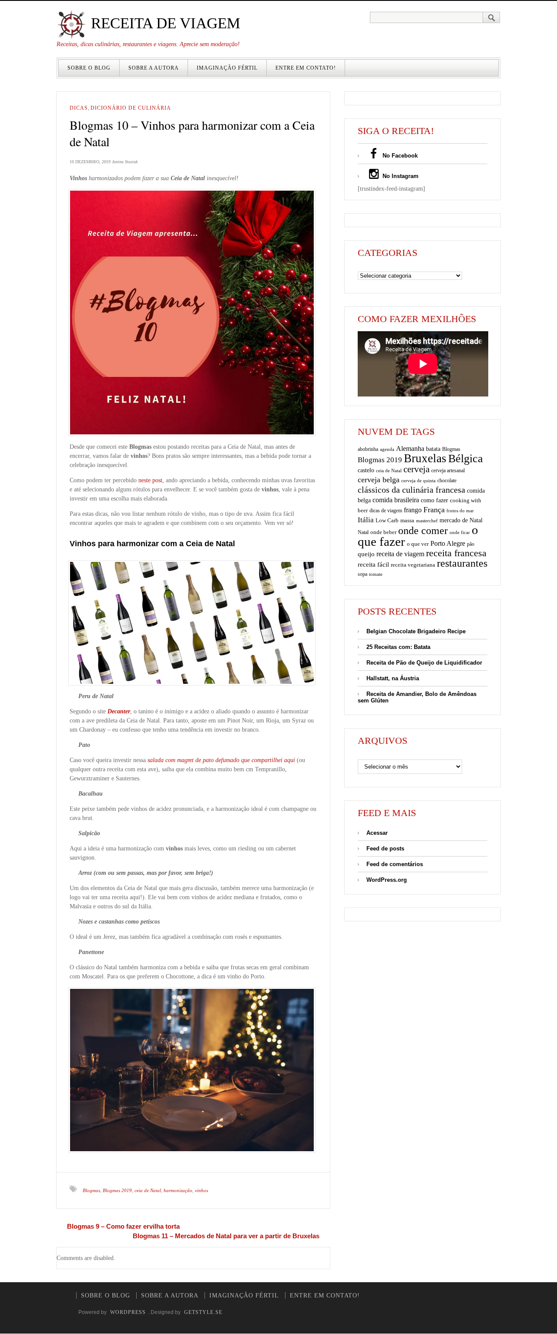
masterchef (427, 520)
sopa (362, 574)
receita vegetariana (413, 564)
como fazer (434, 500)
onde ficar (460, 532)
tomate (376, 574)
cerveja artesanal (448, 470)
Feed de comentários (394, 864)
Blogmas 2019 (117, 1190)
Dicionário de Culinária (131, 108)
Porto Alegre (447, 543)
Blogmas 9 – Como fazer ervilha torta (123, 1226)
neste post (150, 480)
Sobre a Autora (153, 68)
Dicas (79, 108)
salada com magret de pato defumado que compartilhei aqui (221, 760)
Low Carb (387, 520)
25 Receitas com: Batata (398, 647)
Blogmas (91, 1190)
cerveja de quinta (418, 480)
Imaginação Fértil (227, 68)
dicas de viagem (385, 510)
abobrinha (368, 449)
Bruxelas (425, 458)
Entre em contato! (305, 68)
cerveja (416, 469)
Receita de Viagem (163, 23)
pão (470, 544)
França (434, 509)
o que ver (418, 544)
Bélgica (465, 458)
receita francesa (456, 553)
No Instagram (400, 176)
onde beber (383, 532)
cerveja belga (378, 479)
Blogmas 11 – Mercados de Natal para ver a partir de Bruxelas (226, 1236)
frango (413, 510)
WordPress (128, 1312)
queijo (366, 554)
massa (407, 520)
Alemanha (410, 448)
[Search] (491, 17)
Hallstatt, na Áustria (392, 678)
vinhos (201, 1190)
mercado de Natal (461, 520)
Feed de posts (385, 848)
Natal (363, 532)
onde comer (423, 530)
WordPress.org (386, 880)
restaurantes (462, 563)
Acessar (377, 833)
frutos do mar (460, 510)
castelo (366, 470)
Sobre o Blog (89, 68)
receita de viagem (400, 554)
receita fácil (373, 564)
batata (433, 448)
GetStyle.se (203, 1312)
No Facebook (399, 155)
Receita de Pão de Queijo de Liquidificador (424, 662)
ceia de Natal (147, 1190)
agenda (387, 449)
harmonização (178, 1190)
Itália (366, 520)
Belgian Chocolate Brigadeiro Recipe (416, 631)
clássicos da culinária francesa (411, 489)
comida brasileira (395, 500)
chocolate (446, 480)
